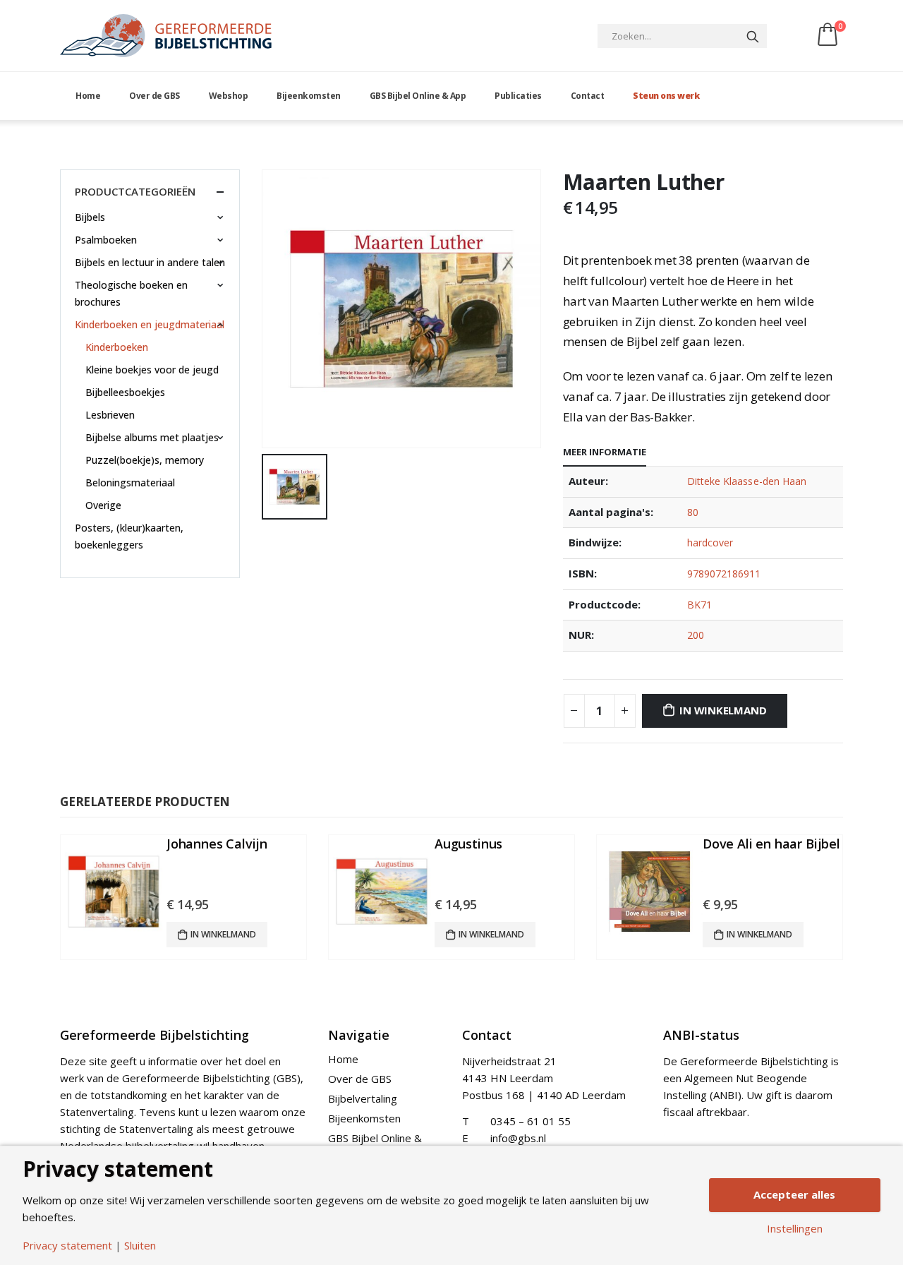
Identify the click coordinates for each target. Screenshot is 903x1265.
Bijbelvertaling (362, 1098)
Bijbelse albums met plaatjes (152, 437)
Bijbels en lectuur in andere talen (150, 262)
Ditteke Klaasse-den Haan (747, 481)
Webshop (228, 96)
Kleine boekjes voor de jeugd (152, 369)
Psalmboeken (106, 239)
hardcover (710, 542)
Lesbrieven (110, 414)
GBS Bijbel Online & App (418, 96)
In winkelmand (722, 710)
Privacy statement (67, 1245)
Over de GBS (154, 96)
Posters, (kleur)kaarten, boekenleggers (129, 536)
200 (695, 635)
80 (692, 512)
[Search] (753, 36)
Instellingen (795, 1228)
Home (87, 96)
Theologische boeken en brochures (131, 293)
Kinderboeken (116, 347)
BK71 (699, 604)
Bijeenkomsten (309, 96)
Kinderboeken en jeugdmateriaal (149, 324)
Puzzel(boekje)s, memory (144, 460)
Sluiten (140, 1245)
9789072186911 (724, 573)
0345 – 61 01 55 (530, 1121)
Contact (588, 96)
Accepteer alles (794, 1194)
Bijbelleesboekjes (125, 392)
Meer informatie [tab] (604, 451)
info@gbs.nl (518, 1138)
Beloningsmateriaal (130, 482)
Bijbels (90, 217)
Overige (103, 505)
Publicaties (518, 96)
